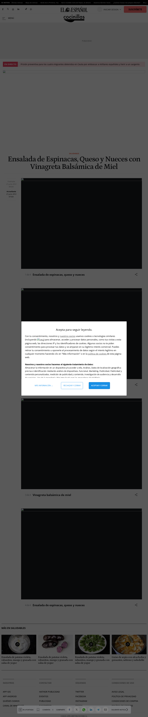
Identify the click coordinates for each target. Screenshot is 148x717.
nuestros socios (67, 336)
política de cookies (97, 353)
